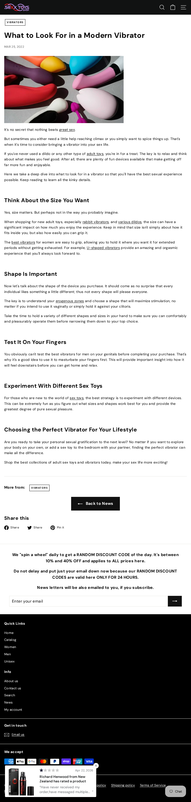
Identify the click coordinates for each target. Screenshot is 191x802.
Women (10, 647)
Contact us (12, 688)
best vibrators (23, 242)
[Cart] (173, 7)
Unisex (9, 661)
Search (9, 695)
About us (11, 681)
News (8, 702)
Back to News (99, 503)
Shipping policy (123, 785)
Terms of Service (153, 785)
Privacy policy (95, 785)
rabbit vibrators (96, 222)
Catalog (10, 640)
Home (8, 633)
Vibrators (15, 22)
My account (13, 710)
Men (7, 654)
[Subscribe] (175, 601)
